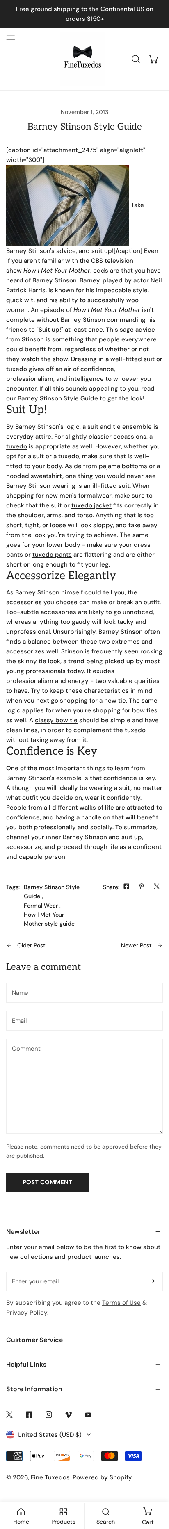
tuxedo (16, 446)
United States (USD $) (50, 1435)
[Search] (136, 59)
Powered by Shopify (102, 1477)
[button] (154, 59)
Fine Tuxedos (50, 1477)
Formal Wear (41, 905)
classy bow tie (56, 720)
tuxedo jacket (91, 505)
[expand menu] (11, 39)
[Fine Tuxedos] (82, 59)
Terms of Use (121, 1303)
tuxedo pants (52, 555)
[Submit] (152, 1281)
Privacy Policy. (27, 1312)
